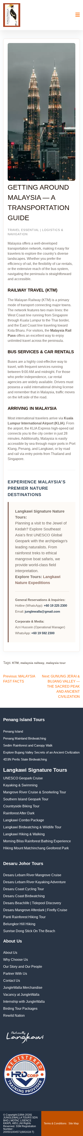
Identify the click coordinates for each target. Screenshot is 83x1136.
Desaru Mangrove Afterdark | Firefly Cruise (35, 910)
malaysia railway (32, 663)
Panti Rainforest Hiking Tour (24, 917)
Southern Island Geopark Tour (25, 799)
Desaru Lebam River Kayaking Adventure (34, 882)
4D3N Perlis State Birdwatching (25, 759)
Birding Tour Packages (20, 1008)
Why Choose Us (15, 959)
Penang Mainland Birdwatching (24, 738)
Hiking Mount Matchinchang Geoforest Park (36, 848)
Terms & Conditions (55, 1123)
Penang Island (13, 731)
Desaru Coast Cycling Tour (23, 889)
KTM (15, 663)
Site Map (74, 1123)
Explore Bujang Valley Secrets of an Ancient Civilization (41, 752)
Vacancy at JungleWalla (21, 994)
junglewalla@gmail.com (42, 611)
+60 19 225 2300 (55, 605)
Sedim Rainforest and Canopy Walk (28, 745)
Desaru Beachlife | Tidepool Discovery (32, 903)
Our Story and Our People (22, 966)
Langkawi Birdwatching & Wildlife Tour (32, 827)
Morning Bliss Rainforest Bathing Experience (37, 841)
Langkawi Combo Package (23, 820)
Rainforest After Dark (18, 813)
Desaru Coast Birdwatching (24, 896)
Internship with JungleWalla (24, 1001)
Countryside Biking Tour (21, 806)
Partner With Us (15, 973)
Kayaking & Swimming (20, 785)
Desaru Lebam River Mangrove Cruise (32, 875)
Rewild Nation (14, 1015)
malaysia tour (56, 663)
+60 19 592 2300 (42, 633)
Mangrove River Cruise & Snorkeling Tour (34, 792)
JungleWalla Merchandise (22, 987)
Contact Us (11, 980)
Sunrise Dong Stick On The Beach (29, 931)
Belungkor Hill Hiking (19, 924)
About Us (10, 952)
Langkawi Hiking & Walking (24, 834)
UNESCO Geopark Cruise (23, 778)
